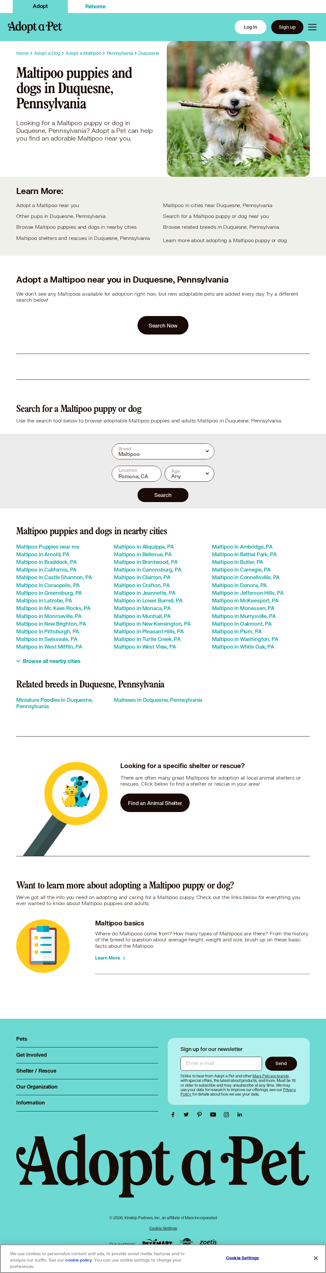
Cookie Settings (163, 1228)
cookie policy (78, 1260)
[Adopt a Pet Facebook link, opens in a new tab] (174, 1115)
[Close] (316, 1258)
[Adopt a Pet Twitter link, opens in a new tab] (188, 1115)
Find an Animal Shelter (155, 803)
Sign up (287, 27)
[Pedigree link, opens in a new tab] (186, 1243)
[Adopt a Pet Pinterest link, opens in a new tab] (201, 1115)
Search (162, 495)
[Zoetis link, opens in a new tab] (208, 1242)
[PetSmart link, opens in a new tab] (157, 1243)
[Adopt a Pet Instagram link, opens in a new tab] (228, 1115)
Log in (250, 27)
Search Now (163, 325)
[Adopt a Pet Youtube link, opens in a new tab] (214, 1115)
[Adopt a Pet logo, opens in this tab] (163, 1172)
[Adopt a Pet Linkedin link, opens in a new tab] (240, 1115)
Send (281, 1063)
